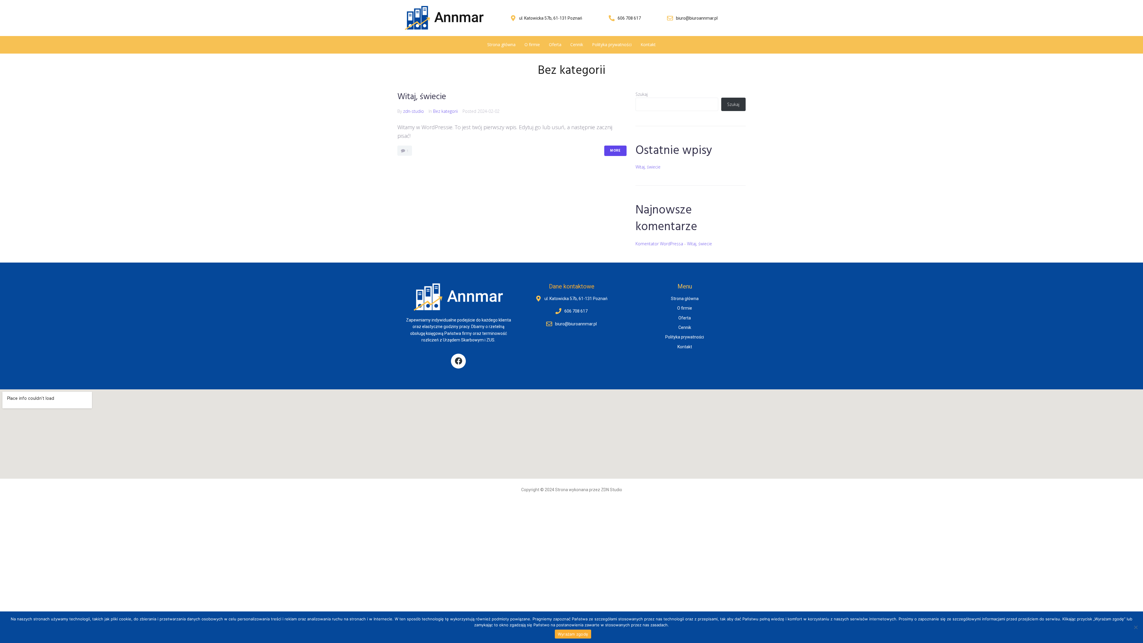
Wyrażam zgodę (573, 634)
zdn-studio (413, 111)
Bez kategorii (445, 111)
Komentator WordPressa (659, 243)
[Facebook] (458, 361)
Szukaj (641, 94)
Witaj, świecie (421, 97)
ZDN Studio (611, 489)
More (615, 150)
